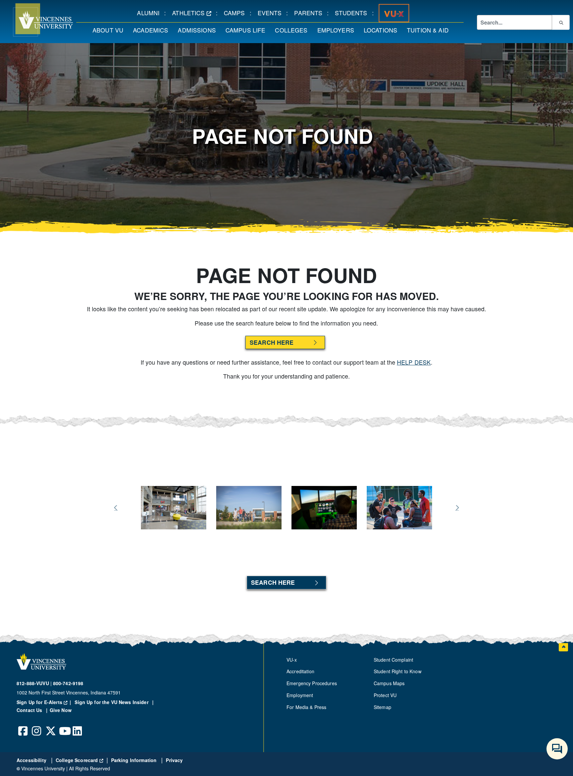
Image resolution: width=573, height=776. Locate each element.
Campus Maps (389, 683)
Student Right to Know (397, 671)
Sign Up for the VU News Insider (111, 702)
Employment (299, 695)
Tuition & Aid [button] (430, 30)
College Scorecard (79, 760)
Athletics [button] (194, 12)
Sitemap (382, 707)
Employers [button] (338, 30)
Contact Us (30, 710)
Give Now (61, 710)
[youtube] (64, 726)
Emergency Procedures (311, 683)
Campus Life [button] (247, 30)
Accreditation (300, 671)
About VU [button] (110, 30)
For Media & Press (306, 707)
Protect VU (385, 695)
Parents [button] (310, 12)
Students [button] (353, 12)
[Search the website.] (560, 22)
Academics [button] (153, 30)
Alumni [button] (150, 12)
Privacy (174, 760)
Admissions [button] (199, 30)
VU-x (291, 659)
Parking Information (134, 760)
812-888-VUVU (33, 683)
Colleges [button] (293, 30)
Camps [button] (237, 12)
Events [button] (272, 12)
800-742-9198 (68, 683)
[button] (36, 20)
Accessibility (32, 760)
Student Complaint (393, 659)
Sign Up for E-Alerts (45, 702)
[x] (50, 726)
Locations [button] (383, 30)
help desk (414, 362)
